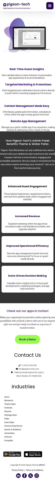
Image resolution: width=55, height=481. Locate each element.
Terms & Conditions (34, 470)
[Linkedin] (18, 475)
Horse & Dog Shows (13, 426)
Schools (8, 437)
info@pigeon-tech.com (29, 369)
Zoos (6, 397)
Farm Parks (9, 422)
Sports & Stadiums (12, 429)
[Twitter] (30, 475)
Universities (9, 433)
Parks (6, 419)
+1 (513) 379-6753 (29, 365)
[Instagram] (36, 475)
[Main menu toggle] (49, 5)
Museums (8, 400)
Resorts (7, 411)
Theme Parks (10, 404)
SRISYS (42, 465)
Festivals (8, 408)
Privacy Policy (18, 470)
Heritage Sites (10, 415)
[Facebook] (24, 475)
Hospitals (8, 440)
